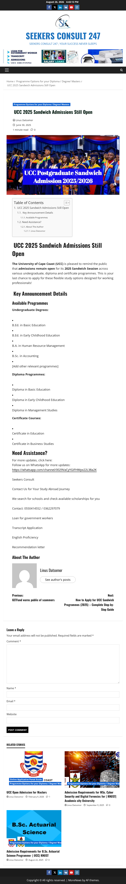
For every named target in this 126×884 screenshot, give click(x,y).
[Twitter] (54, 7)
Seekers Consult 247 (63, 35)
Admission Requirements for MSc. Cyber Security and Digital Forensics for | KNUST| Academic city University (90, 796)
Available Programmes (37, 217)
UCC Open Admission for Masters (27, 792)
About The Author (34, 226)
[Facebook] (49, 7)
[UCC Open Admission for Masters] (34, 769)
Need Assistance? (31, 222)
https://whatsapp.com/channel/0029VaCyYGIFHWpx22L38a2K (54, 470)
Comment (14, 641)
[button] (6, 70)
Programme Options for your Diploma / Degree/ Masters (41, 104)
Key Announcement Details (37, 212)
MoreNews (75, 880)
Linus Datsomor (24, 120)
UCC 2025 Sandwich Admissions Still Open (43, 208)
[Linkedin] (60, 7)
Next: (89, 602)
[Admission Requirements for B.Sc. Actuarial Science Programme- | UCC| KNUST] (34, 828)
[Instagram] (76, 7)
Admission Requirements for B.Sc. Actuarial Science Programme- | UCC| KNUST (33, 853)
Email (11, 701)
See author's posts (58, 580)
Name (11, 688)
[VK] (65, 7)
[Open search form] (121, 70)
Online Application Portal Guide (26, 779)
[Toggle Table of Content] (65, 202)
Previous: (33, 597)
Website (12, 714)
